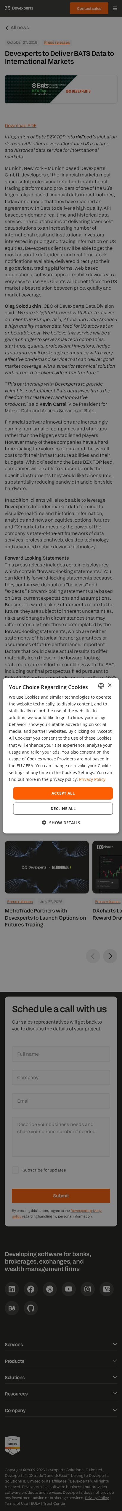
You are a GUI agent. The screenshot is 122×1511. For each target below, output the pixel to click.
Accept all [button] (63, 793)
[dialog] (61, 755)
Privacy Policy (92, 779)
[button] (61, 822)
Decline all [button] (63, 808)
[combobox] (101, 686)
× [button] (109, 685)
